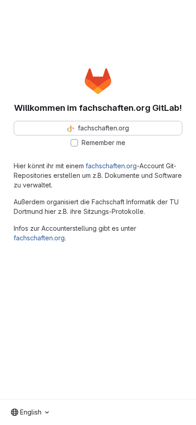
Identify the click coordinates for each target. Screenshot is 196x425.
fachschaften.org (111, 166)
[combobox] (30, 412)
